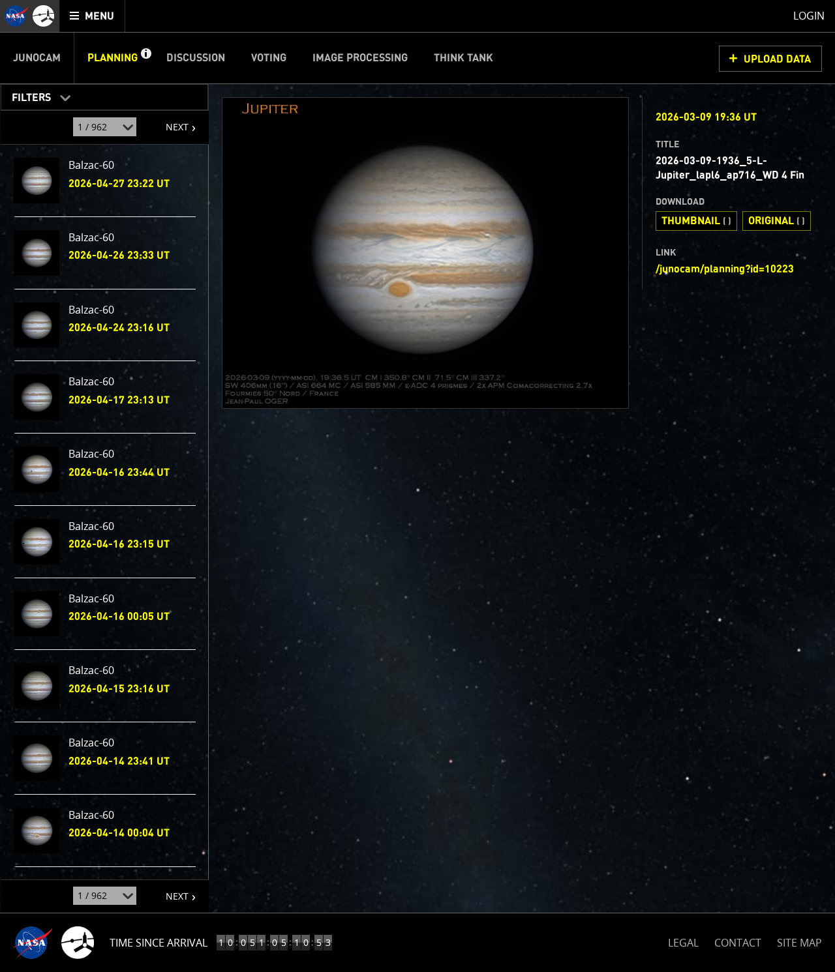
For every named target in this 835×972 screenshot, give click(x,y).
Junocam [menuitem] (37, 58)
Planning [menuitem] (112, 58)
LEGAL (683, 940)
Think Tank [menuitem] (463, 58)
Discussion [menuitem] (195, 58)
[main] (417, 486)
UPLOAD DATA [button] (777, 59)
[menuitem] (92, 16)
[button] (145, 58)
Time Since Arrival (158, 942)
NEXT (171, 122)
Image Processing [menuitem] (360, 58)
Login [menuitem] (809, 15)
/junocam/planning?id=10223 (725, 269)
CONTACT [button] (737, 942)
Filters (27, 95)
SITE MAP (799, 942)
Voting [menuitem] (268, 58)
